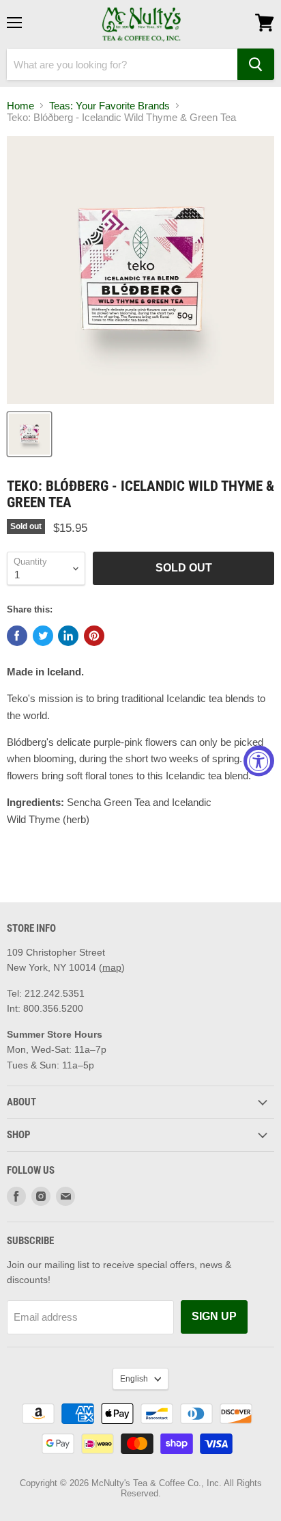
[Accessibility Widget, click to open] (258, 760)
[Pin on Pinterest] (94, 635)
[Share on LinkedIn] (68, 635)
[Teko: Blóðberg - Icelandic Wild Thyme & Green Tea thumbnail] (29, 434)
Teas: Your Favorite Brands (109, 105)
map (111, 967)
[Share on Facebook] (17, 635)
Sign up (214, 1316)
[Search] (255, 64)
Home (20, 105)
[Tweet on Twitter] (43, 635)
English (134, 1379)
